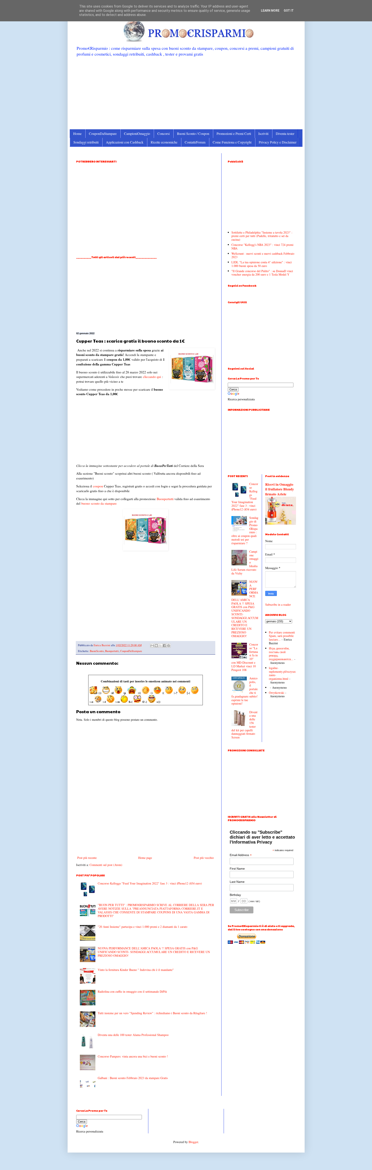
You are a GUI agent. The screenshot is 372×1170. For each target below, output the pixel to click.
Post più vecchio (204, 858)
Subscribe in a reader (278, 604)
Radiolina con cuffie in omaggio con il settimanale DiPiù (132, 991)
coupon (98, 486)
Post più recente (87, 858)
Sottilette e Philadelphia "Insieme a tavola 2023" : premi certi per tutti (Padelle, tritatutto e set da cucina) (261, 236)
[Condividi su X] (160, 645)
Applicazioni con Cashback (124, 142)
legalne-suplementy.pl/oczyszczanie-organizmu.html (282, 673)
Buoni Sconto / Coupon (193, 133)
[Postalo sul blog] (156, 645)
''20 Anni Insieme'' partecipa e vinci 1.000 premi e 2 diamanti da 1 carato (142, 927)
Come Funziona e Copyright (232, 142)
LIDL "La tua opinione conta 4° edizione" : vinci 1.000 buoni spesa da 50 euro (261, 264)
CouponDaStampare (103, 133)
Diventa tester (285, 133)
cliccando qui (152, 376)
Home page (145, 858)
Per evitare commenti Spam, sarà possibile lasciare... (282, 636)
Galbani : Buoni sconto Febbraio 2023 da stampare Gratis (133, 1078)
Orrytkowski (276, 693)
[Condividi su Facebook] (164, 645)
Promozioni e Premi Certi (234, 133)
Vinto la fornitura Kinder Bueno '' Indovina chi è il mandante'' (136, 970)
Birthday (235, 895)
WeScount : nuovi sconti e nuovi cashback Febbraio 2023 (262, 255)
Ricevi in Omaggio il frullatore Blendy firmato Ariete (279, 489)
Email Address (241, 855)
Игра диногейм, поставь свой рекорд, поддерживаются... (281, 653)
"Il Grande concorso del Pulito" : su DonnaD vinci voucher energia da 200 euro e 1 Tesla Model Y (262, 273)
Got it (289, 10)
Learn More (270, 10)
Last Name (237, 881)
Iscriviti (263, 133)
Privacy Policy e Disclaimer (277, 142)
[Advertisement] (186, 92)
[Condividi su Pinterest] (168, 645)
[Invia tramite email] (152, 645)
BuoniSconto (97, 651)
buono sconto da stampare (99, 503)
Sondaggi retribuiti (86, 142)
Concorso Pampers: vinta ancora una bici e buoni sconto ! (133, 1056)
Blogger (193, 1142)
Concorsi (163, 133)
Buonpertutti (165, 499)
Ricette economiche (164, 142)
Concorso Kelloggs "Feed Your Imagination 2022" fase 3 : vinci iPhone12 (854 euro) (150, 883)
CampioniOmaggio (137, 133)
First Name (237, 868)
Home (77, 133)
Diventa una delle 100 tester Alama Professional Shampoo (133, 1035)
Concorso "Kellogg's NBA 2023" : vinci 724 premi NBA (262, 246)
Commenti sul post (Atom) (106, 865)
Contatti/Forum (195, 142)
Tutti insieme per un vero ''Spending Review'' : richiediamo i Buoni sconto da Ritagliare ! (152, 1013)
